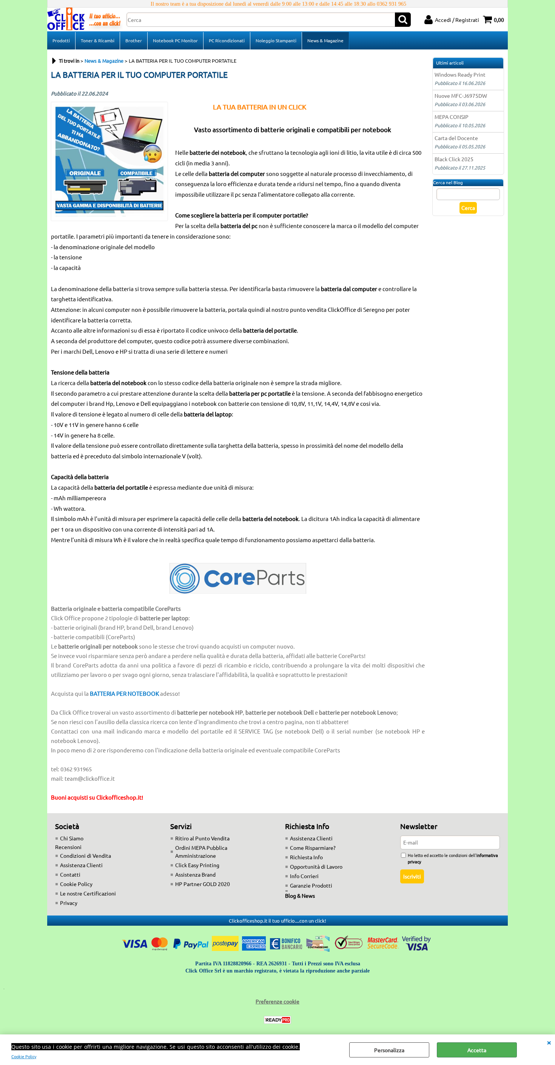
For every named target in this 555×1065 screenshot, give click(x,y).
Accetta (476, 1050)
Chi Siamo (71, 838)
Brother (133, 40)
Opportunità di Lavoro (316, 866)
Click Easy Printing (197, 865)
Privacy (68, 902)
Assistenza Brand (195, 874)
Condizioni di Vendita (85, 855)
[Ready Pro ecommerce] (277, 1020)
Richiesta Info (306, 857)
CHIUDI (549, 1042)
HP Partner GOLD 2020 (202, 883)
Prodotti (61, 40)
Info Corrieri (304, 875)
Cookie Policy (23, 1056)
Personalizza (389, 1050)
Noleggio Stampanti (276, 40)
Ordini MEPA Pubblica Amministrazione (201, 851)
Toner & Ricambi (97, 40)
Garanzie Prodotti (311, 885)
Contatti (70, 874)
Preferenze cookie (277, 1001)
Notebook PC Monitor (175, 40)
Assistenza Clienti (81, 865)
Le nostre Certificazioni (88, 893)
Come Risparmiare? (313, 847)
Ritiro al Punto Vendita (202, 838)
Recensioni (68, 846)
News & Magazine (325, 40)
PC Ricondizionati (227, 40)
